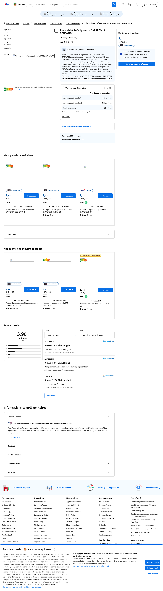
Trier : (82, 330)
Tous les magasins (105, 535)
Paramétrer (153, 573)
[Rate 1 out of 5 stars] (61, 42)
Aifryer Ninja (39, 521)
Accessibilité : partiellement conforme (145, 529)
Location (69, 532)
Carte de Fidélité (72, 505)
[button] (30, 4)
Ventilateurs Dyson (9, 521)
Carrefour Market (105, 505)
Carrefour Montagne (106, 518)
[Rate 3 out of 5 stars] (65, 42)
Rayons (26, 23)
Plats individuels (73, 23)
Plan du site (135, 535)
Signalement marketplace (140, 532)
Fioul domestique (73, 525)
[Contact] (108, 446)
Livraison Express (72, 518)
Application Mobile (73, 501)
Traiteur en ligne (72, 521)
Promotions (6, 501)
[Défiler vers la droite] (56, 56)
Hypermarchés (104, 501)
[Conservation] (108, 463)
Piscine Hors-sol (40, 525)
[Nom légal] (108, 234)
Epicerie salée (40, 23)
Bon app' (102, 521)
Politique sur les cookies (108, 543)
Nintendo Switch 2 (9, 532)
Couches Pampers (40, 518)
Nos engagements (137, 543)
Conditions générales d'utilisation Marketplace (143, 506)
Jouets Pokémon (40, 535)
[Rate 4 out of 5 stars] (66, 42)
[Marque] (108, 472)
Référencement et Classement (142, 525)
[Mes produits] (129, 4)
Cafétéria (102, 525)
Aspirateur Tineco (8, 528)
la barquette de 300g (69, 38)
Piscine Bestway (40, 532)
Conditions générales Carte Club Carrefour (143, 521)
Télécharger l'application (108, 487)
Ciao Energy (6, 511)
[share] (56, 31)
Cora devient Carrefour (107, 528)
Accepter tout (153, 562)
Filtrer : (47, 330)
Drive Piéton (71, 515)
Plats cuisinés (56, 23)
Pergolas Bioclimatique (43, 508)
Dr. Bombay (6, 508)
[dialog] (81, 568)
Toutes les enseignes (106, 532)
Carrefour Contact (105, 515)
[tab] (7, 32)
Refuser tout (152, 568)
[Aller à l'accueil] (7, 4)
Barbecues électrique (10, 542)
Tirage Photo (71, 542)
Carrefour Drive (72, 508)
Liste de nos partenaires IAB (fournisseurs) (91, 566)
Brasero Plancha (40, 501)
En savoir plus (18, 90)
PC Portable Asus (8, 518)
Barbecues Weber (40, 505)
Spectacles (70, 535)
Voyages (69, 538)
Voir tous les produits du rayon (76, 126)
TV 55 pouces (39, 528)
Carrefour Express (105, 511)
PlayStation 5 (7, 535)
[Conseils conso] (108, 416)
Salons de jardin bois (41, 515)
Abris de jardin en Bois (42, 538)
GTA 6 (4, 538)
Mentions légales (137, 510)
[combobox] (89, 4)
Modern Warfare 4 (8, 515)
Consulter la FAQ (152, 487)
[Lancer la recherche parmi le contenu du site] (114, 4)
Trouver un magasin (21, 487)
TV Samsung (6, 525)
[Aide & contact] (122, 4)
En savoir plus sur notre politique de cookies (22, 587)
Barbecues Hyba (40, 511)
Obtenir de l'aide (63, 487)
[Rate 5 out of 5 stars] (68, 42)
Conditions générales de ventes (143, 501)
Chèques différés (8, 505)
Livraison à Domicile (73, 511)
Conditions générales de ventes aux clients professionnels (144, 515)
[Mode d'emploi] (108, 454)
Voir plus (66, 116)
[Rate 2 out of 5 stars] (63, 42)
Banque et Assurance (74, 528)
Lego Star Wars (39, 542)
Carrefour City (104, 508)
